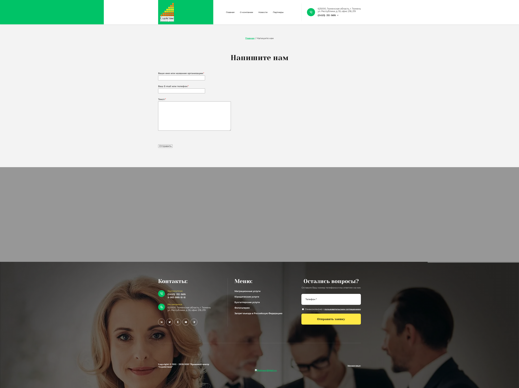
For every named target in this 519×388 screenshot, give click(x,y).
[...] (293, 12)
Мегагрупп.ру (354, 366)
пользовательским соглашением (342, 309)
